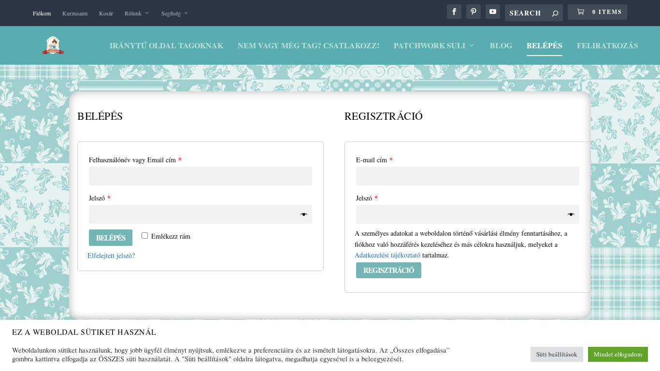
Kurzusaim (74, 13)
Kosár (106, 13)
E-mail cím (374, 160)
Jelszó (100, 198)
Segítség (171, 13)
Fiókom (42, 13)
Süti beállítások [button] (556, 354)
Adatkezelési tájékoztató (387, 254)
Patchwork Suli (429, 46)
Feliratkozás (607, 46)
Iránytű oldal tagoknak (166, 46)
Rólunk (133, 13)
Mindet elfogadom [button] (618, 354)
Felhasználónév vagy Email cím (135, 160)
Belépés (544, 46)
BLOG (501, 46)
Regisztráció (388, 270)
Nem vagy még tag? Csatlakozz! (308, 46)
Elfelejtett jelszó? (111, 255)
